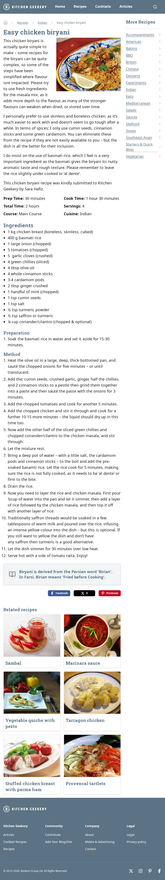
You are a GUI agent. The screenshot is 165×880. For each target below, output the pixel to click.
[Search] (155, 7)
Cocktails (103, 6)
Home (60, 6)
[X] (131, 871)
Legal (130, 835)
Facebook (62, 593)
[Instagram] (140, 871)
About (89, 835)
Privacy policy (136, 842)
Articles (125, 6)
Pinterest (112, 593)
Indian (42, 23)
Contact (90, 849)
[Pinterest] (150, 871)
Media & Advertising (100, 842)
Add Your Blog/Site (58, 842)
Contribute (53, 835)
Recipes (80, 6)
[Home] (5, 23)
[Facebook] (159, 871)
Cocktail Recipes (15, 842)
